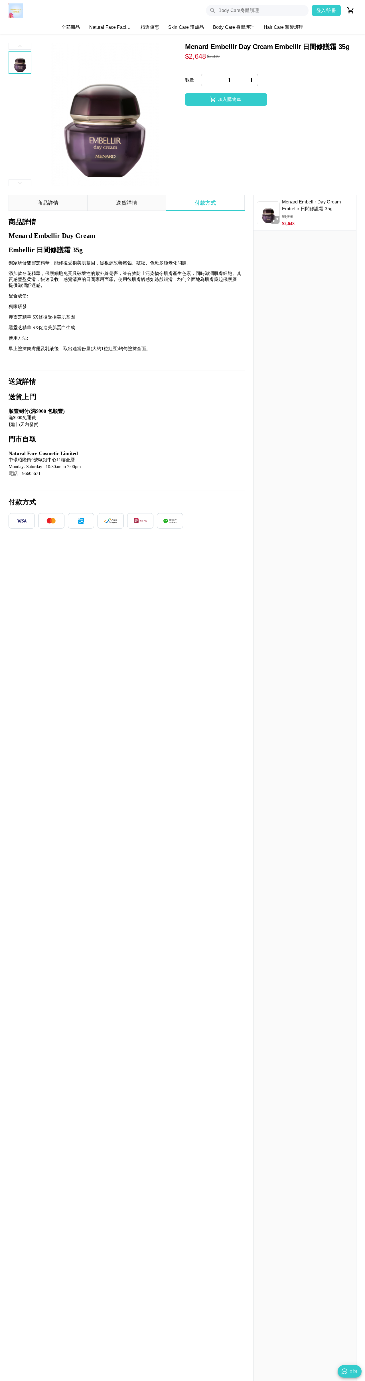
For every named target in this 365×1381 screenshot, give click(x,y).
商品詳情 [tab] (47, 203)
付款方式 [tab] (205, 203)
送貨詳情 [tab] (126, 203)
